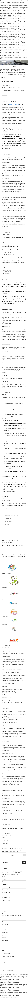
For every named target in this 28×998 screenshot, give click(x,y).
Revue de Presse (6, 897)
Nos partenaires (5, 889)
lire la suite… (4, 95)
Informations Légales (6, 887)
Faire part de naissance (9, 101)
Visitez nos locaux (6, 900)
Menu (14, 66)
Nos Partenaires (7, 552)
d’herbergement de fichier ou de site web (15, 702)
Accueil (4, 394)
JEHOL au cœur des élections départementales (12, 545)
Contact (4, 879)
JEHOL (5, 61)
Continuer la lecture (6, 148)
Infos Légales (6, 234)
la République (10, 159)
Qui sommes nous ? (6, 892)
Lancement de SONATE (9, 155)
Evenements (5, 884)
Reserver (4, 895)
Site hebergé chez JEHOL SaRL (8, 970)
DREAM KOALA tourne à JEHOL (11, 87)
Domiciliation (6, 280)
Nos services (6, 647)
